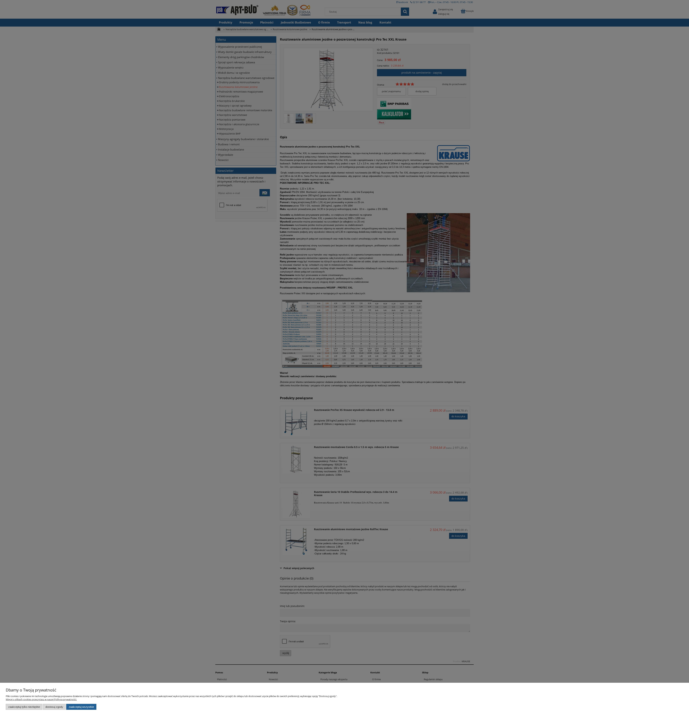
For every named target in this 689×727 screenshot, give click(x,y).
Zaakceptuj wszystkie (81, 706)
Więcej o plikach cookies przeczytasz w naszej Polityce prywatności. (41, 699)
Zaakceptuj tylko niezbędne (24, 706)
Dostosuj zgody (54, 706)
